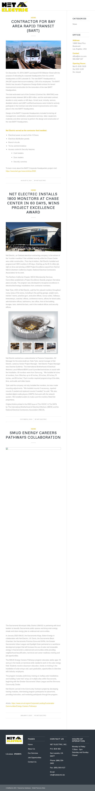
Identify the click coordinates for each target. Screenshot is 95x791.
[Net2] (15, 6)
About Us (31, 748)
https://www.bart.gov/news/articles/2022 (21, 171)
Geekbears (28, 788)
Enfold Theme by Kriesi (38, 788)
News (33, 18)
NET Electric (41, 180)
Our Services (33, 753)
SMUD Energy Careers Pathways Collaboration (33, 435)
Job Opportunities (34, 757)
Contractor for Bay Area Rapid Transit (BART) (33, 26)
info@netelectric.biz (57, 774)
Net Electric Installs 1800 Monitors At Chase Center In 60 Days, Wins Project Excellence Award (33, 203)
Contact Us (32, 761)
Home (30, 744)
